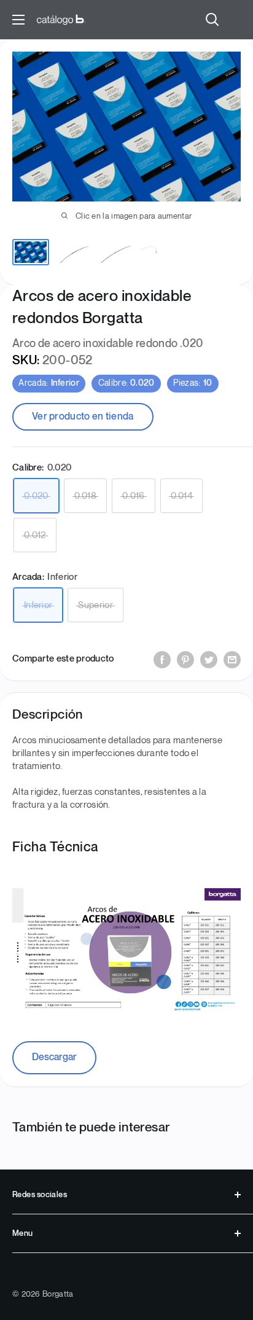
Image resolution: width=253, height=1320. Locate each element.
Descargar (54, 1057)
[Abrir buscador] (212, 19)
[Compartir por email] (232, 659)
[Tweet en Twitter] (208, 659)
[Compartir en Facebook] (162, 659)
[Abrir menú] (18, 20)
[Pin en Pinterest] (185, 659)
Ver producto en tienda (83, 417)
